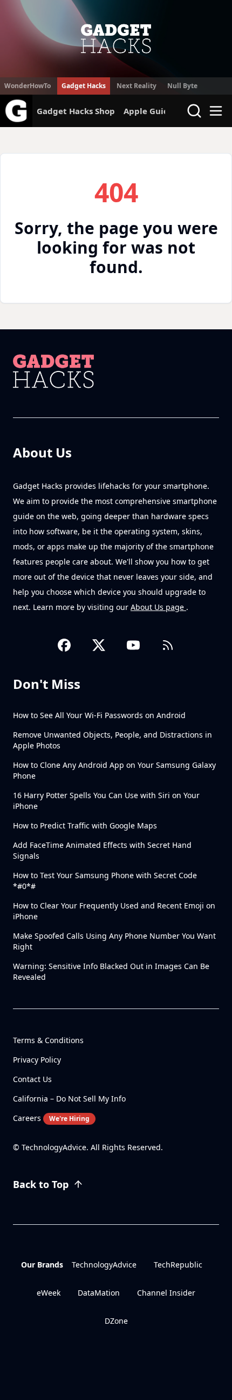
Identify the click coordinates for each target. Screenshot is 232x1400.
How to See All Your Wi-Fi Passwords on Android (99, 715)
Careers (51, 1118)
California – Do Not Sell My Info (69, 1098)
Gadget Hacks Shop (76, 110)
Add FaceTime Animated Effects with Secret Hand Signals (102, 850)
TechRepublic (178, 1264)
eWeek (48, 1293)
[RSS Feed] (168, 645)
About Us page (158, 607)
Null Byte (182, 85)
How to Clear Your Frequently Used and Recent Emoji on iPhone (114, 910)
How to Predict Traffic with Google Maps (85, 825)
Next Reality (136, 85)
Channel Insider (166, 1293)
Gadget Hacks (84, 85)
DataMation (99, 1293)
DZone (116, 1321)
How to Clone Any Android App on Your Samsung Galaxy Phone (114, 770)
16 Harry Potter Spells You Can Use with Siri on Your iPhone (106, 800)
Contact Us (32, 1079)
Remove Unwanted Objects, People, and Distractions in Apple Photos (112, 740)
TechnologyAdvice (104, 1264)
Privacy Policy (37, 1059)
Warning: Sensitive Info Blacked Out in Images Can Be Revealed (111, 971)
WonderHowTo (27, 85)
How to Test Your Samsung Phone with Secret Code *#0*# (105, 880)
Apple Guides (151, 110)
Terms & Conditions (48, 1040)
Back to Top (41, 1184)
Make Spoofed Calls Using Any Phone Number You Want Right (114, 941)
